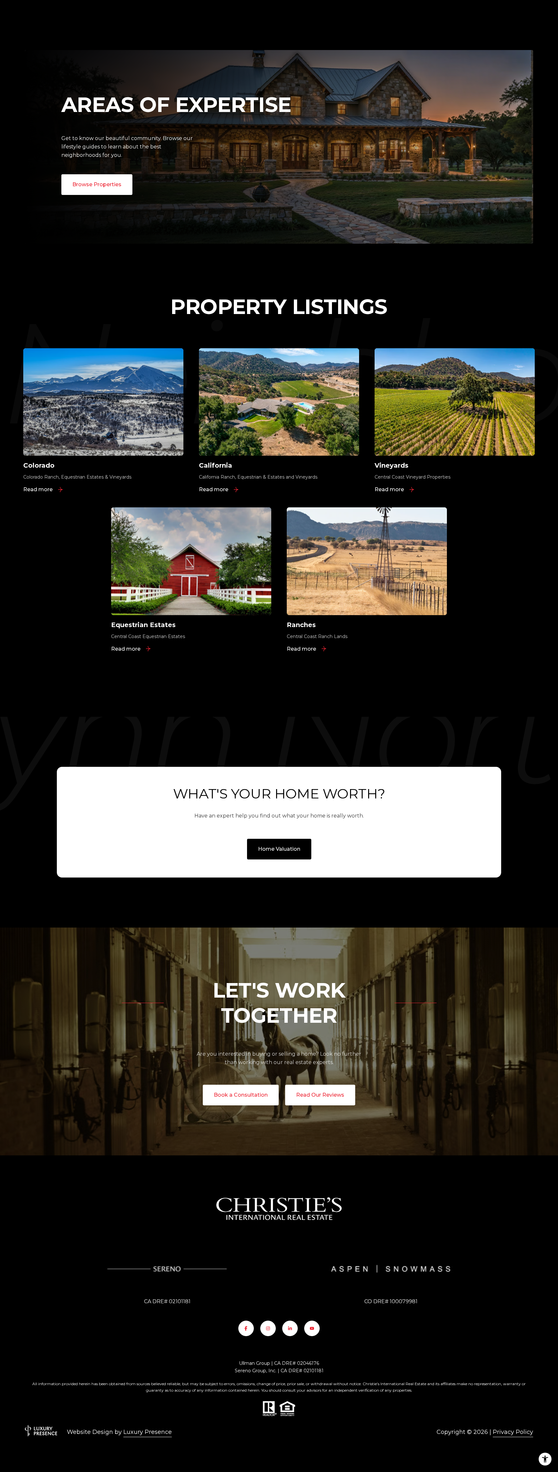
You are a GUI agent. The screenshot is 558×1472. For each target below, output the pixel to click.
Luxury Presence (147, 1432)
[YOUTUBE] (312, 1328)
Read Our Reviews (320, 1095)
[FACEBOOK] (246, 1328)
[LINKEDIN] (290, 1328)
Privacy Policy (513, 1432)
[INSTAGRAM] (268, 1328)
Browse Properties (96, 184)
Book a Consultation (241, 1095)
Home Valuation (279, 849)
